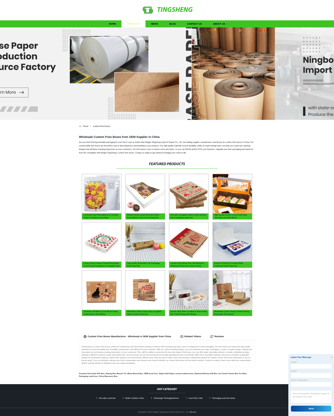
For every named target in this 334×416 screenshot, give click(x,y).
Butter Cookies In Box (134, 398)
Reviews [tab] (219, 336)
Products (133, 24)
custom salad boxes (184, 373)
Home (112, 24)
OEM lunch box (151, 373)
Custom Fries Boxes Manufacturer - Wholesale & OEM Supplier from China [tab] (129, 336)
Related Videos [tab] (192, 336)
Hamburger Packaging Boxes (166, 398)
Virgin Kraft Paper (166, 373)
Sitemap (192, 412)
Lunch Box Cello (195, 398)
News (154, 24)
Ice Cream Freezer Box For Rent (232, 373)
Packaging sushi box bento (223, 398)
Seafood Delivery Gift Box (205, 373)
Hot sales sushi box (107, 398)
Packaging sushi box (88, 376)
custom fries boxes (101, 126)
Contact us (194, 24)
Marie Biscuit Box (135, 373)
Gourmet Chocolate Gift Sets (92, 373)
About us (219, 24)
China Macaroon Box (108, 376)
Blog (172, 24)
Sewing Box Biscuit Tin (116, 373)
